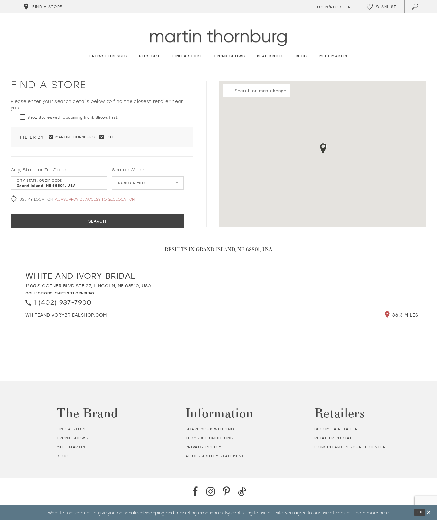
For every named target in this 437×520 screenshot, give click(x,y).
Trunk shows (72, 438)
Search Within (129, 170)
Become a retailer (336, 429)
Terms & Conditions (209, 438)
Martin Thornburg (74, 293)
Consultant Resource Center (350, 447)
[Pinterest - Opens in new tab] (226, 491)
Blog (62, 456)
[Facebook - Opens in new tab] (195, 491)
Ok (419, 512)
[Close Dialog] (428, 512)
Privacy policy (204, 447)
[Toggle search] (415, 6)
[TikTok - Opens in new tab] (242, 491)
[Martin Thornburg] (218, 37)
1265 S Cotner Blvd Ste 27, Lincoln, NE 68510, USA (88, 286)
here (384, 512)
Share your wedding (210, 429)
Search (97, 221)
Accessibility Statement (215, 456)
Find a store (72, 429)
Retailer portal (333, 438)
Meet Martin (71, 447)
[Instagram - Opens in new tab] (211, 491)
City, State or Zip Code (38, 170)
